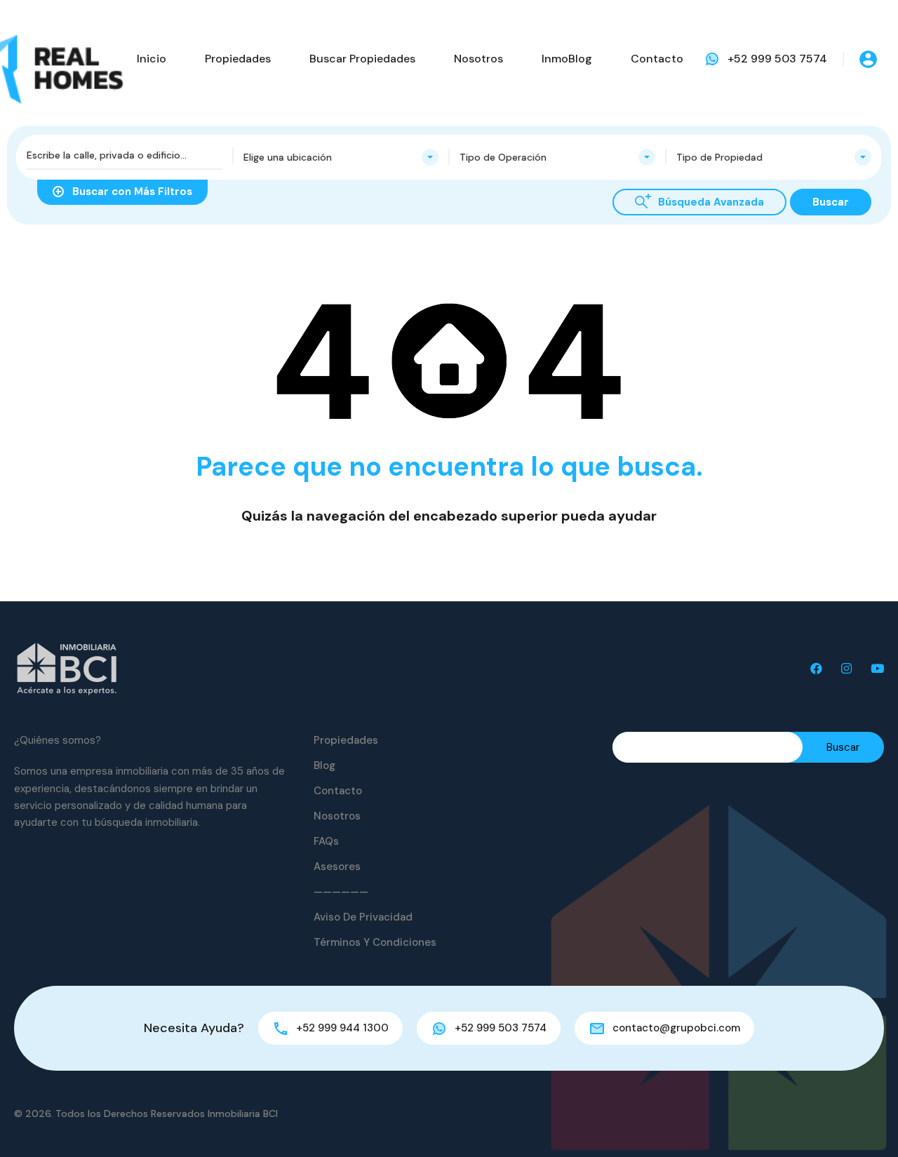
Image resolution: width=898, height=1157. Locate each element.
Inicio (151, 58)
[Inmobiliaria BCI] (66, 668)
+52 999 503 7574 (777, 58)
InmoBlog (567, 58)
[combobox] (341, 157)
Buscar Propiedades (362, 58)
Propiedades (238, 58)
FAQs (326, 841)
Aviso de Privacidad (363, 917)
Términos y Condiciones (375, 942)
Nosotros (478, 58)
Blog (324, 765)
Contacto (657, 58)
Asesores (337, 867)
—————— (341, 892)
